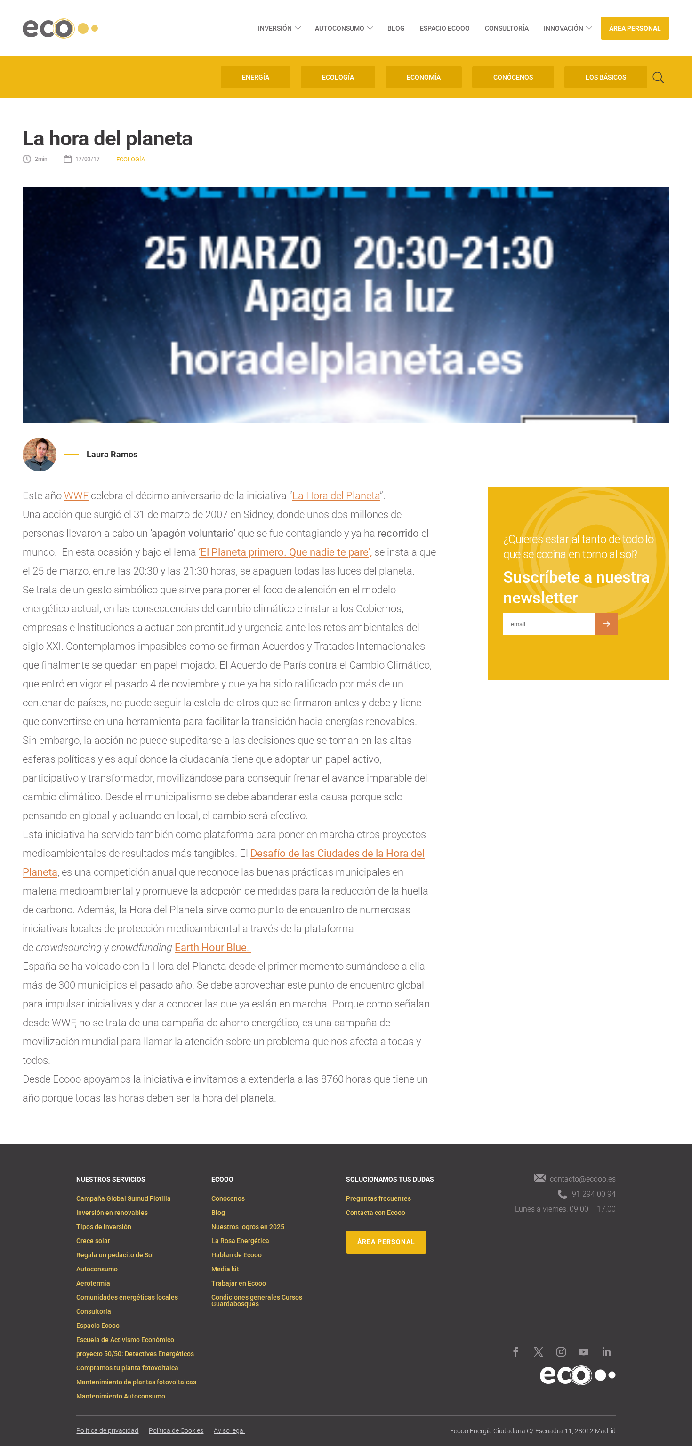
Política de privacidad (107, 1430)
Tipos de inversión (103, 1226)
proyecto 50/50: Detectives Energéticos (135, 1354)
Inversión (275, 28)
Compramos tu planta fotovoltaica (127, 1368)
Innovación (563, 28)
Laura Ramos (112, 454)
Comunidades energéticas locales (127, 1297)
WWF (76, 496)
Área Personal (635, 28)
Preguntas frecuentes (378, 1198)
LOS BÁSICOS (606, 77)
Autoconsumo (339, 28)
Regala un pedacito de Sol (115, 1255)
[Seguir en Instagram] (561, 1351)
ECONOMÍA (424, 77)
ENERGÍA (255, 77)
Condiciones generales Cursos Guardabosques (256, 1301)
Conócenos (228, 1198)
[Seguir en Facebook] (516, 1351)
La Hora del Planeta (336, 496)
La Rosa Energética (240, 1241)
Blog (396, 28)
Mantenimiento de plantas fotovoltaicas (136, 1382)
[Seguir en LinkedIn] (606, 1351)
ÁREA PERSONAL (386, 1242)
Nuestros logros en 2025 (247, 1226)
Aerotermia (93, 1283)
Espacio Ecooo (445, 28)
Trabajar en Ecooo (238, 1283)
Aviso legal (229, 1430)
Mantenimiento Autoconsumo (120, 1396)
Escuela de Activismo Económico (125, 1339)
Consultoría (507, 28)
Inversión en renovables (112, 1212)
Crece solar (93, 1241)
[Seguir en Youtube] (583, 1351)
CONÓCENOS (513, 77)
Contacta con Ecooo (375, 1212)
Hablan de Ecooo (236, 1255)
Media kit (225, 1269)
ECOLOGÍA (338, 77)
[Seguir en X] (538, 1351)
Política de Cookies (176, 1430)
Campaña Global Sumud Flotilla (123, 1198)
